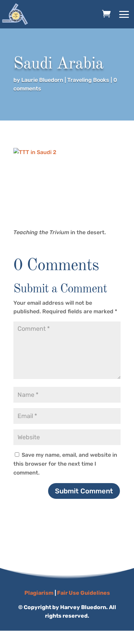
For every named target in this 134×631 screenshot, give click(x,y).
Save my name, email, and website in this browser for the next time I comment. (65, 464)
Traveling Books (88, 80)
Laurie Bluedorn (42, 80)
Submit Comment (84, 491)
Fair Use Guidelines (83, 593)
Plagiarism (39, 593)
